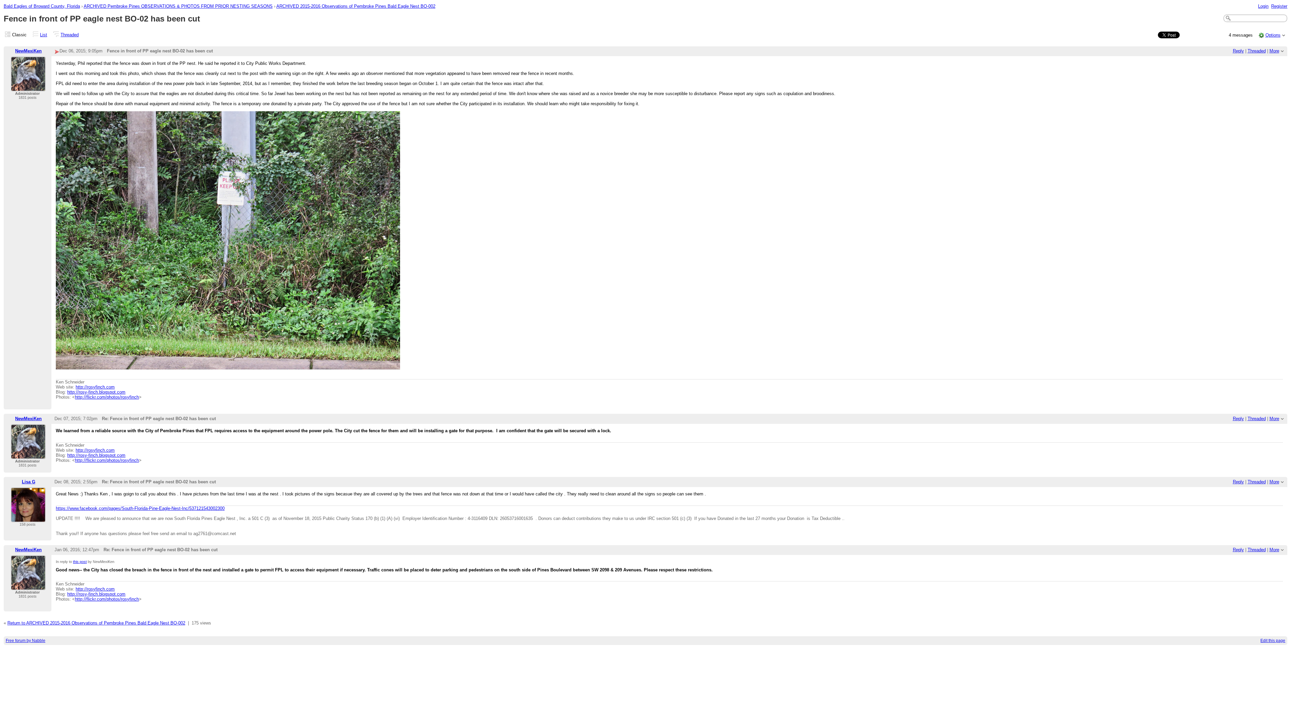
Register (1279, 6)
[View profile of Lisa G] (28, 518)
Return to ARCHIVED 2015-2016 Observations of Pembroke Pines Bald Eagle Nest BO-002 (96, 623)
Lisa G (28, 481)
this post (80, 562)
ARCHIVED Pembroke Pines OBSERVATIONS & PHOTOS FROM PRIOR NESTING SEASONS (178, 6)
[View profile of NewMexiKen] (28, 87)
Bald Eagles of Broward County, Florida (42, 6)
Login (1263, 6)
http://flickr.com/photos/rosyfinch (107, 397)
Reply (1238, 50)
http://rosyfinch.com (95, 387)
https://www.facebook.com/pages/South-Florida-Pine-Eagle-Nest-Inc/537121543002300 (140, 508)
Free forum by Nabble (25, 640)
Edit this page (1272, 640)
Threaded (70, 34)
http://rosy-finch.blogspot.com (96, 392)
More (1274, 50)
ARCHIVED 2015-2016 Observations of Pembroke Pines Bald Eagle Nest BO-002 (355, 6)
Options (1273, 35)
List (43, 34)
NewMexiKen (28, 50)
